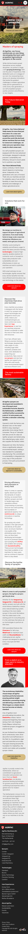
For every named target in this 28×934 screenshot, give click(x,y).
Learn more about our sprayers (14, 287)
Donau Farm (6, 887)
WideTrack (6, 632)
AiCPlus (20, 541)
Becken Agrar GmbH (9, 894)
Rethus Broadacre (8, 898)
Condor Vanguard (7, 854)
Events (4, 910)
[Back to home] (7, 3)
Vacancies (5, 912)
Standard (5, 870)
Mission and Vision (8, 906)
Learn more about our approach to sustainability (14, 469)
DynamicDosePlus (14, 546)
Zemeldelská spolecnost (10, 891)
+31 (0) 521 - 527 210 (8, 841)
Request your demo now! (14, 30)
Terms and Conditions (8, 924)
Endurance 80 (18, 602)
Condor (4, 851)
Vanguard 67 (6, 602)
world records (9, 514)
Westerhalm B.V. (7, 896)
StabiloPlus (6, 717)
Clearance (6, 630)
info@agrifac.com (7, 844)
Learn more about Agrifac (14, 191)
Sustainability (6, 908)
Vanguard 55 (18, 600)
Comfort (4, 879)
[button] (25, 3)
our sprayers (9, 358)
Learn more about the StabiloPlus (14, 757)
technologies (7, 252)
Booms (4, 873)
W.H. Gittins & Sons (8, 889)
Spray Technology (8, 875)
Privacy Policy (6, 922)
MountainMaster (15, 635)
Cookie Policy (6, 926)
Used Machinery (7, 863)
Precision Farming (8, 877)
